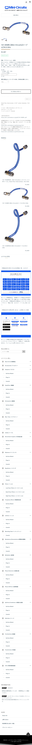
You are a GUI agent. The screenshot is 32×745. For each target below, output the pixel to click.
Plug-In (8, 377)
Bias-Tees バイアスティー (11, 416)
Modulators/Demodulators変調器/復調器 (15, 539)
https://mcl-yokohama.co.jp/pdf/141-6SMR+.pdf (14, 117)
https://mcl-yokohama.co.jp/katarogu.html (12, 125)
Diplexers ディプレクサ (10, 452)
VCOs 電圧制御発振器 (10, 665)
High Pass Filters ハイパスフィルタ (14, 495)
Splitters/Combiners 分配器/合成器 (14, 602)
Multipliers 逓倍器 (9, 555)
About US (4, 715)
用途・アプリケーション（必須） (9, 60)
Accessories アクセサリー (11, 365)
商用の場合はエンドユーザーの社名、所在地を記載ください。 (15, 79)
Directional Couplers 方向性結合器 (13, 436)
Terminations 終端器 (10, 634)
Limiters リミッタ (9, 515)
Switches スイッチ (9, 618)
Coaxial (8, 381)
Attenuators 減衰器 (10, 401)
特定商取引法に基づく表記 (8, 723)
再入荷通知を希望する (16, 91)
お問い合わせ (5, 719)
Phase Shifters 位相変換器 (11, 586)
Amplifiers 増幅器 (9, 385)
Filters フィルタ (9, 484)
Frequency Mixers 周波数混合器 (13, 499)
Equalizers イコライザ (10, 468)
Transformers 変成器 (10, 649)
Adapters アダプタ (9, 369)
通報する (28, 99)
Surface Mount (10, 373)
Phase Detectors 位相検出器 (12, 570)
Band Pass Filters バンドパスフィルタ (15, 492)
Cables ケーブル (9, 432)
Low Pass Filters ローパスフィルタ (14, 488)
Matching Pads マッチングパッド (13, 531)
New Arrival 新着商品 (10, 361)
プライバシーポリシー (7, 727)
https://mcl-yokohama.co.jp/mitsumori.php (12, 131)
